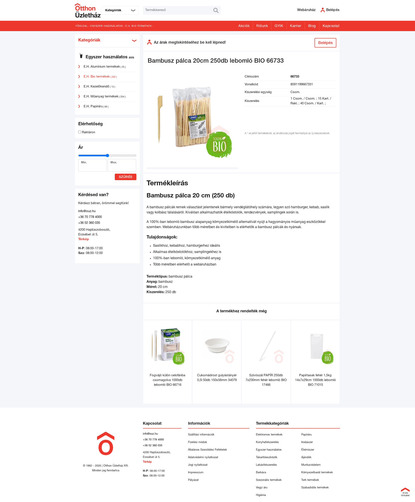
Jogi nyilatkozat (198, 465)
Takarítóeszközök (266, 457)
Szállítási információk (201, 435)
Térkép (83, 239)
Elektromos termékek (269, 435)
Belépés (325, 43)
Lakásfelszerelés (266, 465)
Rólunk (262, 26)
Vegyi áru (261, 487)
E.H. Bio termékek (138, 26)
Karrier (295, 26)
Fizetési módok (197, 442)
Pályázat (193, 480)
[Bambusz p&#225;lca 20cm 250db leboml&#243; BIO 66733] (192, 120)
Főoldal (82, 26)
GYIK (279, 26)
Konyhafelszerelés (267, 442)
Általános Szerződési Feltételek (207, 450)
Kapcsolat (331, 26)
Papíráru (306, 435)
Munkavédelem (311, 465)
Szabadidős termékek (315, 487)
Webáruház (306, 10)
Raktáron (88, 132)
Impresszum (195, 472)
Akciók (243, 26)
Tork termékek (310, 480)
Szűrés (125, 177)
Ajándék (306, 457)
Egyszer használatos (106, 26)
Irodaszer (307, 442)
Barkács (261, 472)
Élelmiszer (307, 450)
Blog (312, 26)
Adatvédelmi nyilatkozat (204, 457)
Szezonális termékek (269, 480)
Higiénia (261, 495)
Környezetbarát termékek (317, 472)
